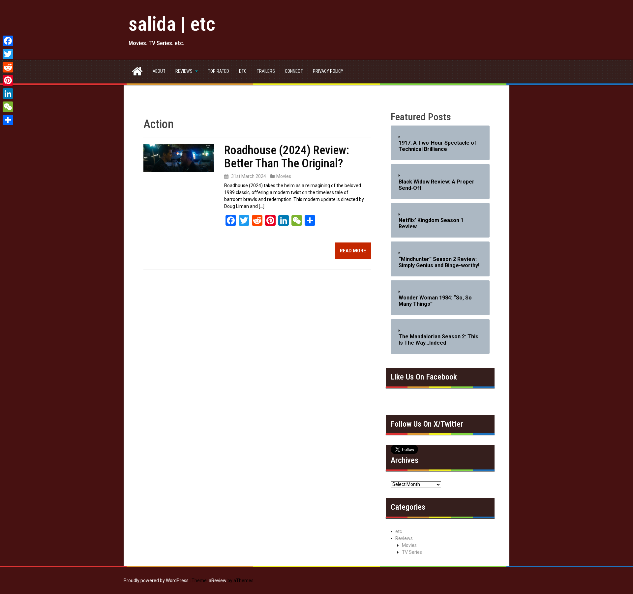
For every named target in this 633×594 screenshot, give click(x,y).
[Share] (8, 120)
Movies (283, 176)
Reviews (184, 71)
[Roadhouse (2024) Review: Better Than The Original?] (178, 157)
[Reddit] (8, 67)
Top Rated (218, 71)
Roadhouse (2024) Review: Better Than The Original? (286, 156)
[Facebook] (8, 40)
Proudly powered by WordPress (156, 580)
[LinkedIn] (8, 93)
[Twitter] (8, 54)
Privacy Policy (328, 71)
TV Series (412, 552)
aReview (217, 580)
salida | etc (172, 24)
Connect (294, 71)
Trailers (265, 71)
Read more (353, 250)
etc (243, 71)
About (159, 71)
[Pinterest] (8, 80)
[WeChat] (8, 106)
